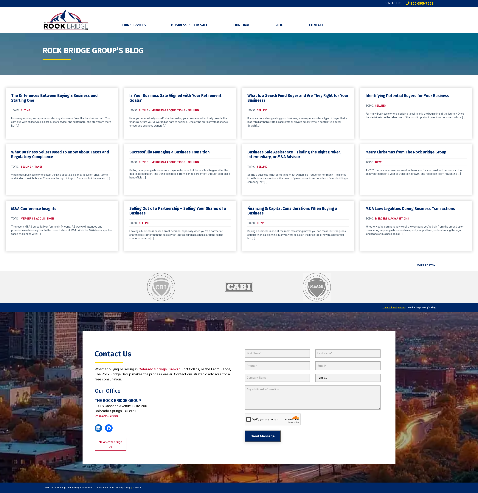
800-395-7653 (421, 3)
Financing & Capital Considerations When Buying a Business (292, 211)
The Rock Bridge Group (394, 307)
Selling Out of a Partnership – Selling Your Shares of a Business (177, 211)
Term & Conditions (104, 487)
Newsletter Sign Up (110, 444)
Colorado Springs (153, 369)
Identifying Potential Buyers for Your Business (407, 96)
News (378, 162)
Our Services (134, 25)
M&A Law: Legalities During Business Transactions (410, 208)
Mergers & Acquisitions (168, 110)
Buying (25, 110)
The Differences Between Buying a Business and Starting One (54, 98)
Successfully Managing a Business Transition (169, 152)
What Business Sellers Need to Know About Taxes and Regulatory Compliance (60, 154)
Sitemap (137, 487)
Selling (193, 110)
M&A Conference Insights (33, 208)
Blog (278, 25)
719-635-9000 (106, 416)
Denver (174, 369)
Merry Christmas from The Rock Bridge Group (406, 152)
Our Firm (241, 25)
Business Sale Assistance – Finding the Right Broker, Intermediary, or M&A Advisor (294, 154)
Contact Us (393, 3)
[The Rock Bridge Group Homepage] (80, 20)
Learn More (61, 135)
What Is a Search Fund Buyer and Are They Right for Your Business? (297, 98)
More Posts (425, 265)
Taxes (38, 166)
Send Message (263, 436)
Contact (316, 25)
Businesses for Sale (189, 25)
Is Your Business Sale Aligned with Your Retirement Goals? (175, 98)
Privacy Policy (123, 487)
